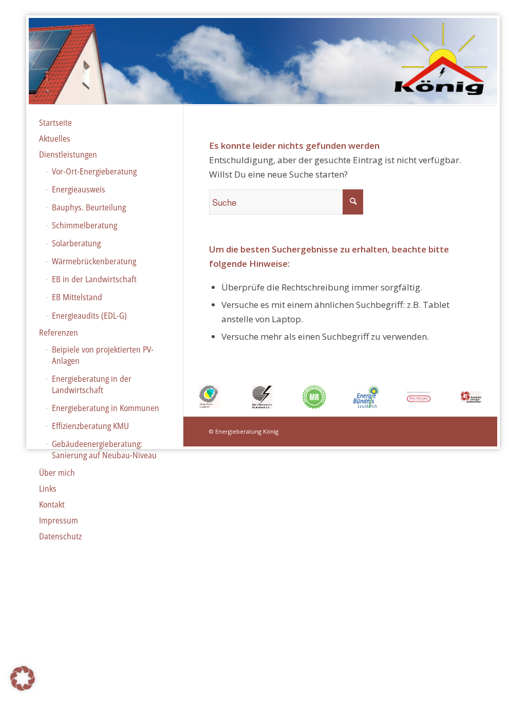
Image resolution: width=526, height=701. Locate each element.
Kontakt (52, 504)
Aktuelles (54, 138)
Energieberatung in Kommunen (105, 408)
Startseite (55, 122)
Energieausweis (78, 189)
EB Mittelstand (77, 297)
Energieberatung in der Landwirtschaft (92, 384)
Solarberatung (76, 243)
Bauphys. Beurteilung (89, 207)
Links (48, 488)
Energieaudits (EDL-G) (89, 315)
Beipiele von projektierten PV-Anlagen (103, 355)
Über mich (57, 472)
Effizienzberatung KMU (90, 426)
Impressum (58, 520)
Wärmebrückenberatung (94, 261)
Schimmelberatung (84, 225)
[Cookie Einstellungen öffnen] (22, 687)
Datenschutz (60, 536)
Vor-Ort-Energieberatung (94, 171)
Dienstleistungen (68, 154)
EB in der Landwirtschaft (94, 279)
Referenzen (58, 332)
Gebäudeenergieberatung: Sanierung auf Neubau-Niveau (104, 449)
